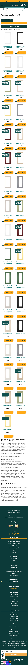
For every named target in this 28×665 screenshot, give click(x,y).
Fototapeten (21, 499)
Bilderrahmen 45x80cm (15, 479)
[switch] (3, 658)
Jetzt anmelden (14, 654)
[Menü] (2, 5)
